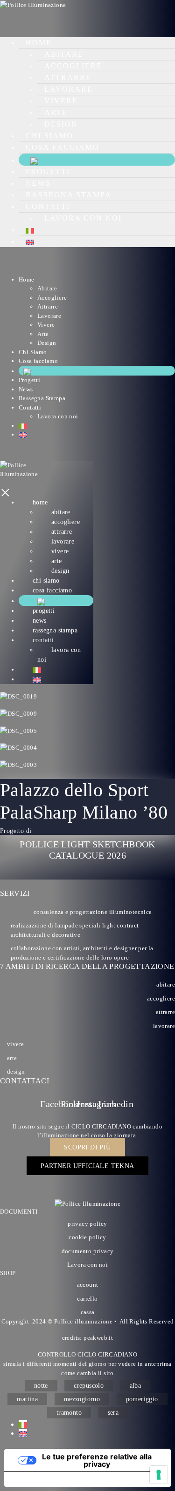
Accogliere (73, 66)
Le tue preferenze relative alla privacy (97, 1460)
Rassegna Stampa (69, 195)
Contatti (48, 206)
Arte (56, 112)
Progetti (48, 171)
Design (61, 124)
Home (39, 43)
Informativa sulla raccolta (57, 1479)
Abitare (64, 54)
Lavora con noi (83, 218)
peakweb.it (98, 1337)
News (38, 183)
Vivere (61, 101)
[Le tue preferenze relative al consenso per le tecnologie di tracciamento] (159, 1475)
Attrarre (67, 77)
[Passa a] (30, 230)
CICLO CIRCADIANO (101, 1126)
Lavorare (68, 89)
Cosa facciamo (62, 147)
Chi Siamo (49, 136)
